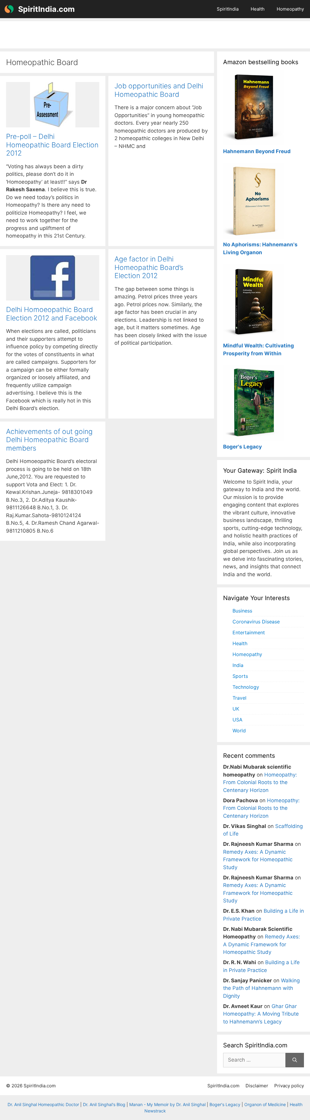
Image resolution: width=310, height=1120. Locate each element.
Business (242, 611)
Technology (245, 687)
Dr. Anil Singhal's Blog (104, 1104)
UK (235, 709)
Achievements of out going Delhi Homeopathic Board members (49, 439)
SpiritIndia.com (46, 9)
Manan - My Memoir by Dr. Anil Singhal (167, 1104)
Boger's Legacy (224, 1104)
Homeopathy (290, 9)
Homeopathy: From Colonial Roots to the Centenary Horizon (260, 782)
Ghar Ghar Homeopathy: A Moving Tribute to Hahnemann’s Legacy (261, 1014)
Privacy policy (289, 1086)
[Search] (294, 1060)
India (237, 665)
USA (237, 720)
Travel (239, 698)
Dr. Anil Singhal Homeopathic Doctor (43, 1104)
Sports (240, 676)
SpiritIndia (228, 9)
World (239, 731)
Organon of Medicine (265, 1104)
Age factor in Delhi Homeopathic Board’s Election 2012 (148, 267)
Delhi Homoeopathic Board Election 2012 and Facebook (51, 313)
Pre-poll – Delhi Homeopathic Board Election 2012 (52, 144)
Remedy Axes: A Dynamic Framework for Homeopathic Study (257, 859)
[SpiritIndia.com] (9, 9)
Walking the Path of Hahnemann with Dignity (261, 988)
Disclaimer (257, 1086)
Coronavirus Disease (256, 622)
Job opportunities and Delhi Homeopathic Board (158, 90)
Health (258, 9)
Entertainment (248, 632)
